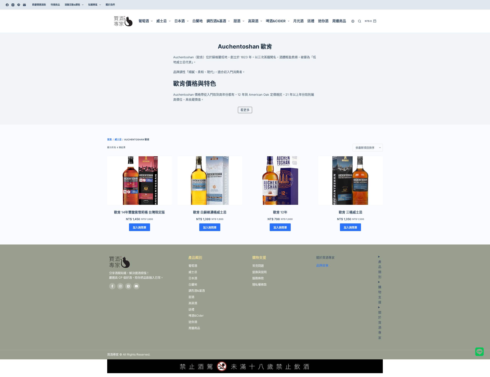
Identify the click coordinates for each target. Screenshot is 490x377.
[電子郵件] (24, 4)
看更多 (245, 110)
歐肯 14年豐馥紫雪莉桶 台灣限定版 (139, 212)
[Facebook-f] (112, 286)
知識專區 (92, 4)
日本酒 (179, 21)
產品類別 (379, 269)
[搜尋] (359, 21)
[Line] (18, 4)
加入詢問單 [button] (139, 227)
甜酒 (237, 21)
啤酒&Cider (276, 21)
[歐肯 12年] (280, 180)
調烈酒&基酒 (216, 21)
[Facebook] (7, 4)
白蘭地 (197, 21)
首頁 (109, 139)
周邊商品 (339, 21)
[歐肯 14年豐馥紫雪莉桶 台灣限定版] (139, 180)
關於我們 (110, 4)
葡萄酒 (144, 21)
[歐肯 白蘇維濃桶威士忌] (210, 180)
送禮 (310, 21)
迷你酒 (323, 21)
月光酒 (298, 21)
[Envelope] (136, 286)
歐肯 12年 (280, 212)
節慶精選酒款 (39, 4)
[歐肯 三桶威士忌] (350, 180)
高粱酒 (253, 21)
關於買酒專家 (379, 325)
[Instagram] (12, 4)
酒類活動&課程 (72, 4)
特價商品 (55, 4)
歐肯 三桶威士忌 (350, 212)
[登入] (352, 21)
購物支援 (379, 294)
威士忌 (161, 21)
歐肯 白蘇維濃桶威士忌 (209, 212)
